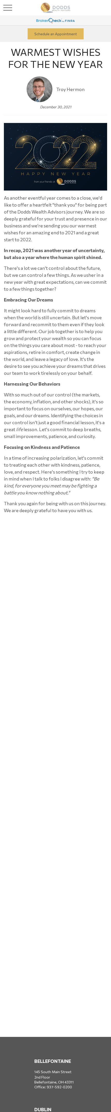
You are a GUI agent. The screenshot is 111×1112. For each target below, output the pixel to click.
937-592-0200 (59, 1087)
